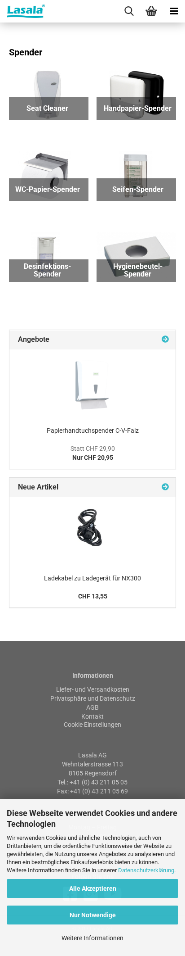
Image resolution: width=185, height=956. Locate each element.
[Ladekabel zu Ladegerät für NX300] (93, 533)
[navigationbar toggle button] (174, 11)
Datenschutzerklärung (146, 870)
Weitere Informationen (92, 938)
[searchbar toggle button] (129, 11)
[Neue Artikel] (165, 487)
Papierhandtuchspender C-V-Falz (93, 430)
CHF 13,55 (92, 596)
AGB (92, 707)
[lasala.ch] (22, 11)
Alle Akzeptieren (92, 888)
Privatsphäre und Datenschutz (92, 698)
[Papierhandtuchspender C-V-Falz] (92, 385)
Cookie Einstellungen (92, 724)
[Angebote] (165, 340)
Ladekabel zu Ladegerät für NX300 (92, 578)
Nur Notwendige (93, 915)
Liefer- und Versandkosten (92, 689)
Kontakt (92, 716)
